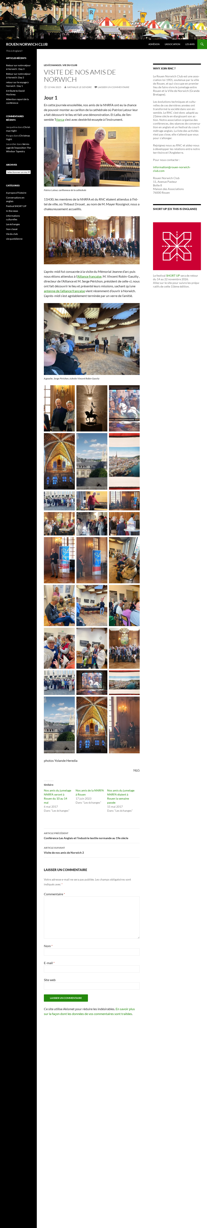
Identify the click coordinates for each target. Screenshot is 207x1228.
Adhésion (153, 44)
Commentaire (54, 894)
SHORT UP (173, 275)
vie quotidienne (14, 238)
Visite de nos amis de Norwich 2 (64, 850)
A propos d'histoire (16, 192)
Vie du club (69, 65)
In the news (12, 210)
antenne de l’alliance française (64, 291)
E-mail (49, 963)
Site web (50, 980)
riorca (60, 119)
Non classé (11, 229)
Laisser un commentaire (113, 87)
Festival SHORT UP (16, 206)
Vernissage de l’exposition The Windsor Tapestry (18, 148)
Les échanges (52, 65)
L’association (172, 44)
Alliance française (89, 276)
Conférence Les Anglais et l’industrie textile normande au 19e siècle (86, 836)
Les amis (190, 44)
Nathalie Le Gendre (79, 87)
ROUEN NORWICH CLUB (27, 44)
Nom (48, 946)
